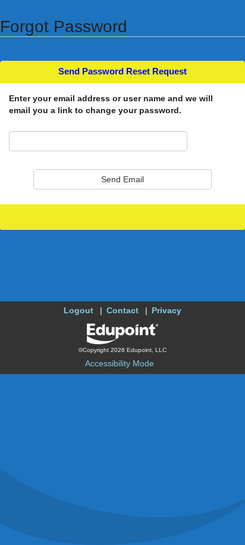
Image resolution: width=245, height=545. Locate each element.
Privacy (166, 310)
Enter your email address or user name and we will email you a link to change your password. (111, 104)
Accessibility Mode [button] (119, 363)
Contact (122, 310)
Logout (78, 310)
